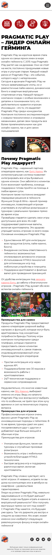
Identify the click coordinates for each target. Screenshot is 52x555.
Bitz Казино (21, 391)
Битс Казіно (36, 171)
